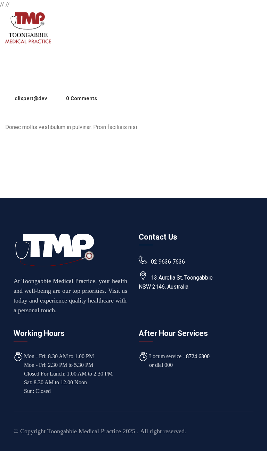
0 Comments (81, 98)
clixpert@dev (31, 98)
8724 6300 (198, 356)
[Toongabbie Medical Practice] (28, 27)
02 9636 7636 (168, 261)
